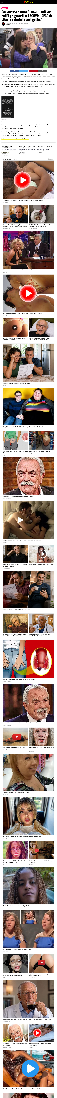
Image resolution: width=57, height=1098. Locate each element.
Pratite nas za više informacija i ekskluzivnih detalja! (15, 139)
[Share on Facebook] (14, 71)
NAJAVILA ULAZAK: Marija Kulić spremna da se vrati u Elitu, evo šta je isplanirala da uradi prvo (45, 148)
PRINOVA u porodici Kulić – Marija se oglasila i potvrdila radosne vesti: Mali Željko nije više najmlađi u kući (27, 148)
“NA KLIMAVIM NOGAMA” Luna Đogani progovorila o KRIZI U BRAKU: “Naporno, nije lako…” (26, 81)
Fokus (8, 24)
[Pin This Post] (33, 71)
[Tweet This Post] (23, 71)
